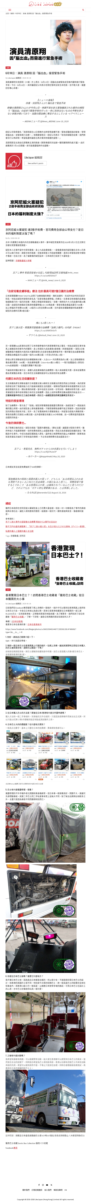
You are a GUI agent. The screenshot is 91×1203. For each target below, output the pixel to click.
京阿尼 (22, 536)
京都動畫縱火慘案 (24, 260)
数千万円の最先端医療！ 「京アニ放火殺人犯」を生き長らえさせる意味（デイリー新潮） (46, 526)
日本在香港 (17, 621)
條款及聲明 (58, 1190)
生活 (8, 224)
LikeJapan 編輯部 (15, 78)
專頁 (15, 1148)
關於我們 (26, 1190)
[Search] (83, 9)
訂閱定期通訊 (37, 1190)
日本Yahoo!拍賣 (12, 784)
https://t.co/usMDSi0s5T (46, 275)
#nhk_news (73, 272)
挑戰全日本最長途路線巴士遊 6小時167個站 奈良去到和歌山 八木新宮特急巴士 (50, 1135)
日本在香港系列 (35, 624)
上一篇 (45, 1159)
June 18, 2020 (62, 121)
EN (66, 1190)
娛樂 (8, 68)
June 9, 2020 (60, 280)
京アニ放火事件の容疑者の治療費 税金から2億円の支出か (31, 522)
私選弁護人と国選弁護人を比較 (20, 531)
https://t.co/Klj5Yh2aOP (45, 451)
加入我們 (47, 1190)
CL (9, 238)
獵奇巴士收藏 (18, 617)
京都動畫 (15, 536)
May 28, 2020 (59, 456)
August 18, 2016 (59, 492)
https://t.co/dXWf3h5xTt (46, 330)
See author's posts (35, 163)
